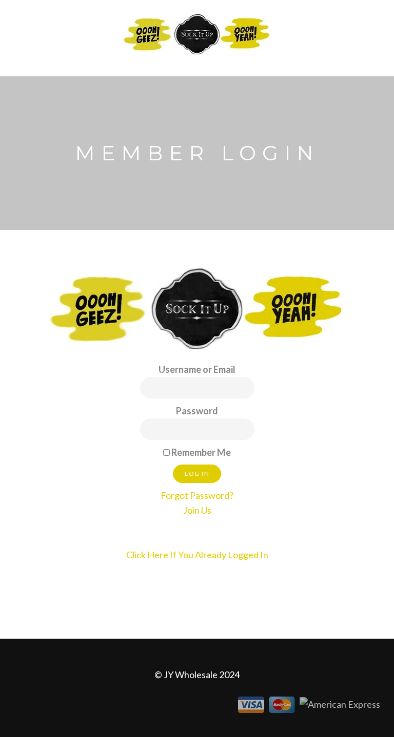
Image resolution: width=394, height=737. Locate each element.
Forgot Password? (197, 495)
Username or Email (197, 369)
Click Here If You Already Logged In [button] (197, 554)
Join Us (197, 510)
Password (197, 410)
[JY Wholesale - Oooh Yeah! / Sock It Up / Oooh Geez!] (197, 33)
